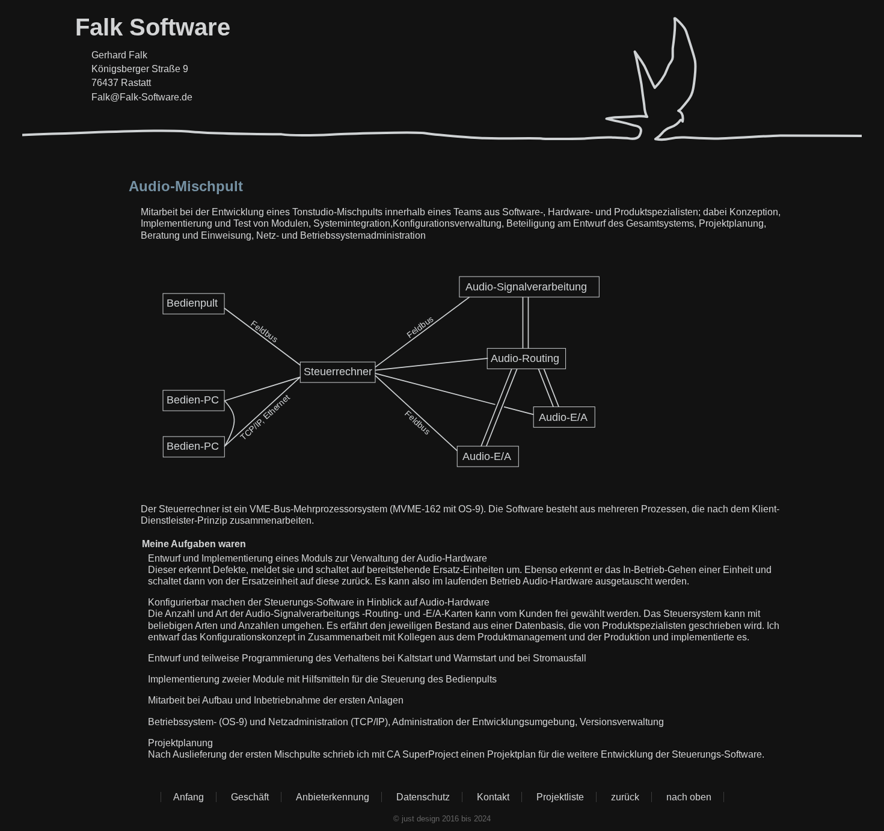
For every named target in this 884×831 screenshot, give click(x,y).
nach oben (688, 797)
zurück (625, 797)
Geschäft (250, 797)
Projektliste (560, 797)
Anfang (188, 797)
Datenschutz (423, 797)
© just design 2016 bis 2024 (442, 818)
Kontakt (493, 797)
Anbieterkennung (332, 797)
